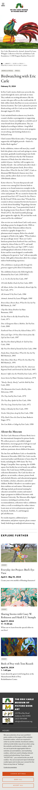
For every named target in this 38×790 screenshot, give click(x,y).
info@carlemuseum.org (23, 721)
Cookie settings (18, 774)
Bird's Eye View (17, 571)
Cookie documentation (10, 767)
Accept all (18, 785)
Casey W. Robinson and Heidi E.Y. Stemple (18, 615)
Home (2, 63)
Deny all (18, 779)
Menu (3, 5)
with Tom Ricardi (17, 664)
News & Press (18, 64)
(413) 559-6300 (21, 718)
